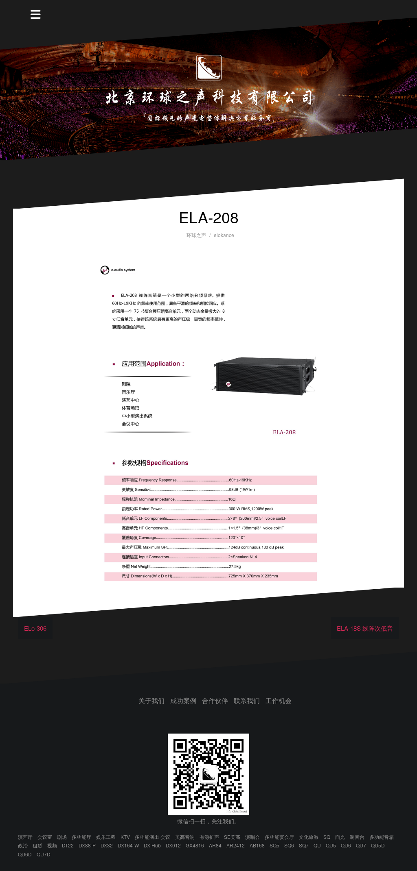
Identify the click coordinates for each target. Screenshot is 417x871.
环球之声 (196, 234)
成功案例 (183, 700)
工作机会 (279, 700)
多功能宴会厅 (279, 836)
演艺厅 (25, 836)
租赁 (37, 845)
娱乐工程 (106, 836)
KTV (125, 836)
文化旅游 (308, 836)
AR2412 (235, 845)
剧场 (62, 836)
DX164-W (128, 845)
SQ (326, 836)
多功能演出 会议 (152, 836)
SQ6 (289, 845)
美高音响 (185, 836)
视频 (52, 845)
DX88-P (87, 845)
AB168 (257, 845)
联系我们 (247, 700)
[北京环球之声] (209, 88)
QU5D (378, 845)
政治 (23, 845)
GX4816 (195, 845)
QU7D (43, 854)
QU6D (25, 854)
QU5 (331, 845)
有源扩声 (209, 836)
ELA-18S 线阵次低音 (365, 628)
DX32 (107, 845)
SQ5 (274, 845)
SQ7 (304, 845)
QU (317, 845)
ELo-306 (35, 628)
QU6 (346, 845)
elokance (224, 234)
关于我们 (151, 700)
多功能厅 (81, 836)
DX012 (173, 845)
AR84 (215, 845)
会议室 (44, 836)
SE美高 (232, 836)
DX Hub (152, 845)
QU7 (361, 845)
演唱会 (252, 836)
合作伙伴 (215, 700)
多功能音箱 (381, 836)
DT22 (68, 845)
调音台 (357, 836)
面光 (340, 836)
